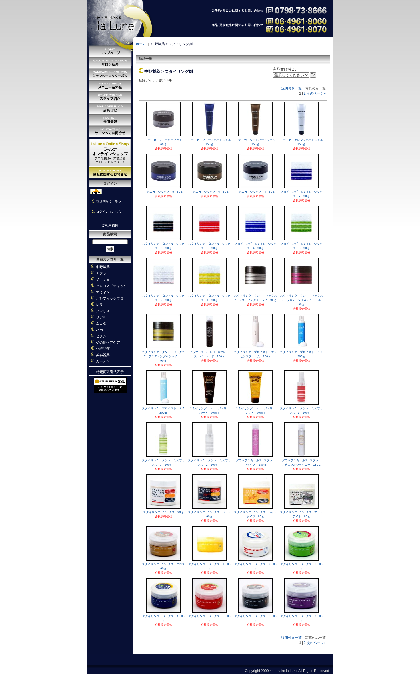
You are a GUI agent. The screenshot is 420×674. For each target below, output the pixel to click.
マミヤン (103, 292)
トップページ (110, 51)
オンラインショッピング (110, 153)
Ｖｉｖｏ (103, 280)
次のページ (316, 93)
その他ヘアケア (108, 342)
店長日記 (110, 108)
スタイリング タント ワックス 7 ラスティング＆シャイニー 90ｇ (165, 356)
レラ (99, 305)
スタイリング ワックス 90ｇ (163, 512)
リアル (101, 317)
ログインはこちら (108, 211)
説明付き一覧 (291, 88)
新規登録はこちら (108, 201)
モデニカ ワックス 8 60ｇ (163, 191)
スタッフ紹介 (110, 97)
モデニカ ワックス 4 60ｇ (255, 191)
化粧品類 (103, 349)
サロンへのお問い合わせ (110, 131)
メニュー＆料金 (110, 85)
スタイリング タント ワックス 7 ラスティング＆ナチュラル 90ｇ (303, 300)
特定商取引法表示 (110, 372)
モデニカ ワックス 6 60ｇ (209, 191)
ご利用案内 (110, 225)
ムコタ (101, 324)
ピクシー (103, 336)
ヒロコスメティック (111, 286)
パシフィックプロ (109, 298)
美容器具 (103, 355)
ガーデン (103, 361)
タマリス (103, 311)
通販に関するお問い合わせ (110, 172)
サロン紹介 (110, 63)
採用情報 (110, 120)
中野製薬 (103, 267)
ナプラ (101, 273)
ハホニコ (103, 330)
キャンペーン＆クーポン (110, 74)
